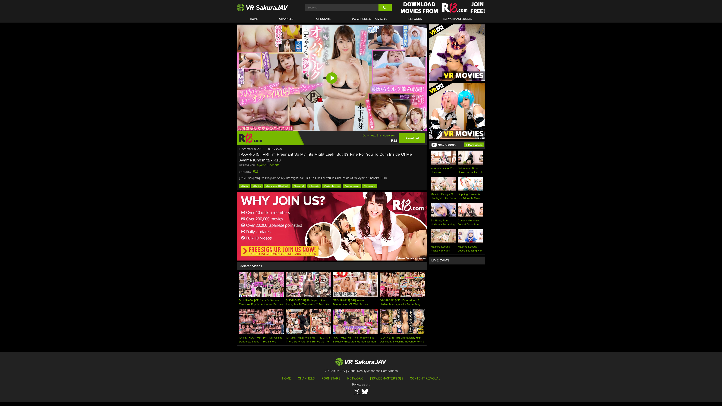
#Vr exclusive (369, 186)
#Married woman (352, 186)
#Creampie (314, 186)
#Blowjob (257, 186)
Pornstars (323, 18)
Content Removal (425, 378)
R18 (256, 171)
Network (415, 18)
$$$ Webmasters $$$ (386, 378)
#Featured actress (332, 186)
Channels (286, 18)
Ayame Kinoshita (268, 165)
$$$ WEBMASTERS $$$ (457, 18)
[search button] (384, 7)
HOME (254, 18)
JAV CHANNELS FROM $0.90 (369, 18)
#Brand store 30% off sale (277, 186)
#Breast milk (299, 186)
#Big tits (244, 186)
